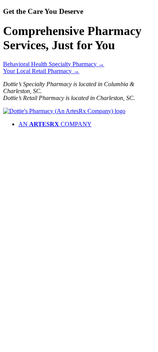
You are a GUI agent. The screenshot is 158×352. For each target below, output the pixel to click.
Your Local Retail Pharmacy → (41, 71)
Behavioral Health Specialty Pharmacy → (53, 64)
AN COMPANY (55, 124)
